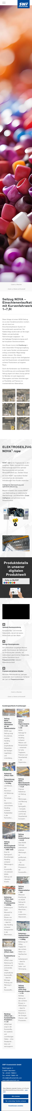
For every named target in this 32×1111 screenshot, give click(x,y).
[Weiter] (25, 517)
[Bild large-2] (24, 396)
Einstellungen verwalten (16, 1105)
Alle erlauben (16, 1096)
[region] (16, 1096)
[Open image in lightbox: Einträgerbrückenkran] (28, 549)
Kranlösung (22, 345)
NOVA (6, 463)
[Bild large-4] (24, 410)
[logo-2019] (24, 4)
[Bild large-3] (9, 410)
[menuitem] (4, 2)
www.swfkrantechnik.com (10, 1080)
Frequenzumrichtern (17, 679)
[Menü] (4, 2)
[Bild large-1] (9, 396)
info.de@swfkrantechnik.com (12, 1078)
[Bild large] (24, 424)
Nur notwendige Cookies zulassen (16, 1101)
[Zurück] (6, 517)
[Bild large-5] (9, 424)
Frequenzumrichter (8, 660)
